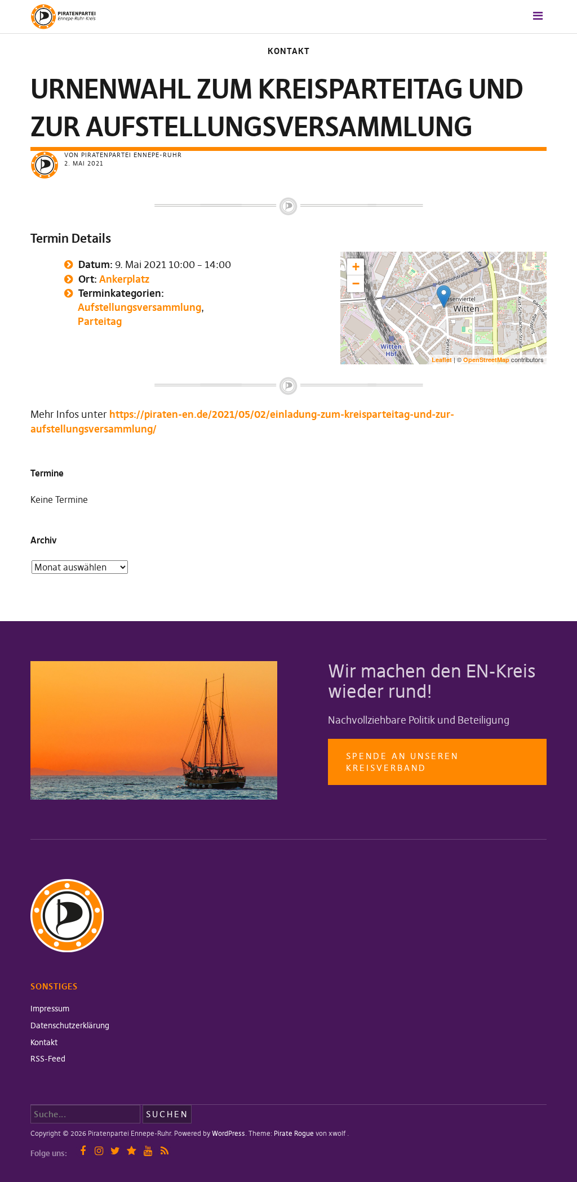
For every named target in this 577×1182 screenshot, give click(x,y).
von (123, 155)
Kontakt (289, 50)
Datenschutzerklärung (69, 1025)
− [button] (355, 283)
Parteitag (100, 321)
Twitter (115, 1151)
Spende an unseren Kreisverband (402, 762)
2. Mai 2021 (84, 163)
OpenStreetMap (486, 359)
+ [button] (355, 267)
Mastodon (132, 1151)
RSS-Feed (47, 1059)
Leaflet (442, 359)
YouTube (148, 1151)
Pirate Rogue (294, 1133)
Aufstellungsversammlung (139, 307)
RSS (164, 1151)
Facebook (83, 1151)
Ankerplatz (124, 279)
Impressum (49, 1008)
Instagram (99, 1151)
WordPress (228, 1133)
